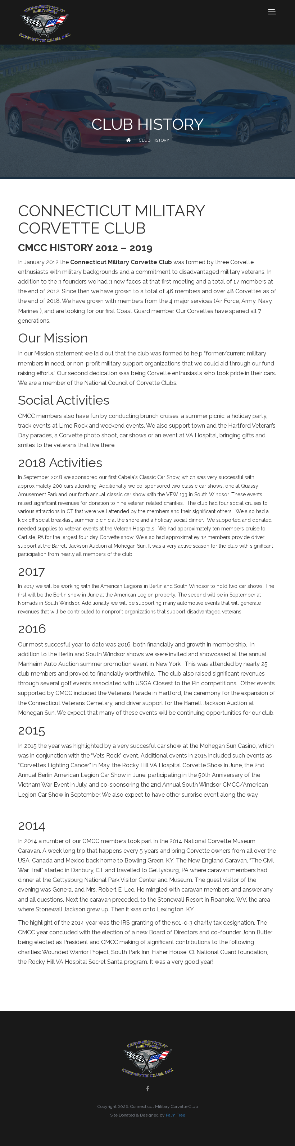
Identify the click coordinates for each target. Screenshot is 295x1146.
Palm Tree (175, 1115)
